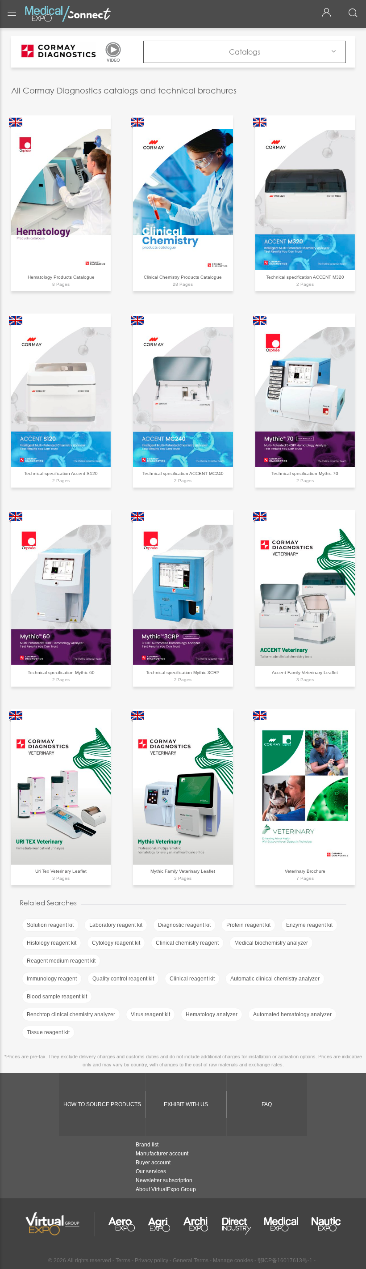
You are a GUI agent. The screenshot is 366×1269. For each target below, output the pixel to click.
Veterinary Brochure (305, 871)
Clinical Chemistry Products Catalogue (183, 277)
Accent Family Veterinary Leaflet (305, 672)
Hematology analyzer (211, 1014)
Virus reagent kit (150, 1014)
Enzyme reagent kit (309, 925)
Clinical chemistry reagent (187, 943)
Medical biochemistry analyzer (271, 943)
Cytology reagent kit (116, 943)
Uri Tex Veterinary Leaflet (61, 871)
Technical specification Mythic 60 (61, 672)
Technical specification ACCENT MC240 (183, 473)
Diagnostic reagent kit (184, 925)
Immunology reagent (52, 979)
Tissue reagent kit (48, 1032)
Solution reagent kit (50, 925)
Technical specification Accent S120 (61, 473)
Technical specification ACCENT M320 (305, 277)
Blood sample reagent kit (57, 996)
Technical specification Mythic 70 (304, 473)
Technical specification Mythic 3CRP (183, 672)
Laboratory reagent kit (115, 925)
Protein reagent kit (248, 925)
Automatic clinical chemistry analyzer (275, 979)
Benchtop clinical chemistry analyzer (71, 1014)
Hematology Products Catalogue (61, 277)
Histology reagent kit (51, 943)
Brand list (147, 1145)
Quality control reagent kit (123, 979)
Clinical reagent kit (192, 979)
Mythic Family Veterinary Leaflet (182, 871)
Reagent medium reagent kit (61, 961)
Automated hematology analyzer (292, 1014)
